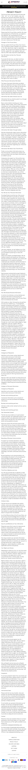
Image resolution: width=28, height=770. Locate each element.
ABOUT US (13, 737)
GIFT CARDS (14, 748)
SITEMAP (14, 750)
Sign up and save (14, 754)
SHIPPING (14, 746)
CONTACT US (14, 757)
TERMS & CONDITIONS (14, 739)
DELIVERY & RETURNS (14, 744)
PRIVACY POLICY (14, 741)
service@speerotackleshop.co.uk (15, 732)
